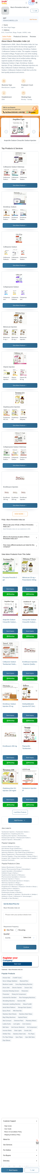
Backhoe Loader (8, 984)
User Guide (7, 1129)
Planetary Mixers (31, 1020)
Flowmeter (6, 994)
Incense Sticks (7, 1030)
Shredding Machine (9, 1001)
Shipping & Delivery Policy (12, 1134)
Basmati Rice (24, 981)
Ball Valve (6, 1027)
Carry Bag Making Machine (24, 984)
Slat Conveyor (7, 1020)
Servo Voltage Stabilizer (10, 981)
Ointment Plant (18, 1020)
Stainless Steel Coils (19, 1034)
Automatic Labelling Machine (11, 1004)
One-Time (10, 930)
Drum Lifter (6, 987)
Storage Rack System (24, 1007)
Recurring (21, 930)
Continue (26, 947)
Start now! (17, 964)
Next (33, 131)
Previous (6, 131)
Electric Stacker (17, 987)
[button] (34, 10)
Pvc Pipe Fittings (8, 1037)
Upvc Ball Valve (30, 1037)
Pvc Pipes (31, 1034)
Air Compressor (32, 1027)
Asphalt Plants (22, 1017)
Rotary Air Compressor (19, 994)
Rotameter (25, 991)
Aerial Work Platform (9, 1007)
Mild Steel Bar (17, 1010)
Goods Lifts (27, 1030)
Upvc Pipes (19, 1037)
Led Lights (16, 1024)
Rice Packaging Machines (27, 997)
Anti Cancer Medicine (17, 1027)
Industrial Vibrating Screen (11, 991)
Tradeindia (4, 969)
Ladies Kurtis (7, 1024)
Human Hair (6, 977)
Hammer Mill (21, 1001)
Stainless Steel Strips (25, 1014)
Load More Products (20, 812)
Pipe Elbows (6, 1040)
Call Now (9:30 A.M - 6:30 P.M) (15, 112)
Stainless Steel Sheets (9, 1014)
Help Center (8, 1126)
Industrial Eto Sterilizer (10, 997)
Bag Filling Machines (9, 1017)
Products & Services (21, 36)
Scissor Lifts (28, 987)
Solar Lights (18, 1030)
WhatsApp (32, 112)
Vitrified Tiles (6, 1034)
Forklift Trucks (17, 977)
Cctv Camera (27, 1024)
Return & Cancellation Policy (13, 1132)
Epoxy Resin (6, 1010)
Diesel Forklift (27, 1004)
